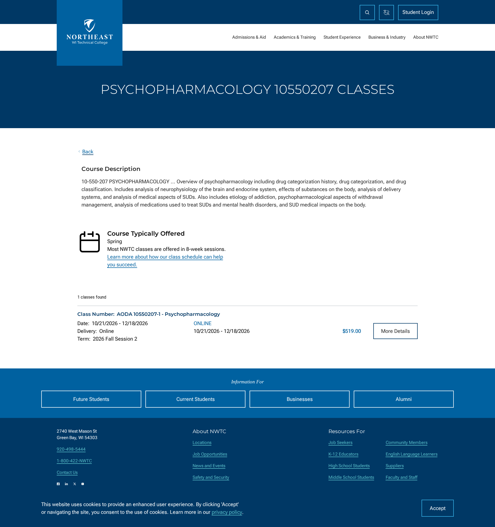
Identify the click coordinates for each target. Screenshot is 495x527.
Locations (202, 442)
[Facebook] (58, 483)
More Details (395, 331)
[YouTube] (82, 483)
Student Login (418, 12)
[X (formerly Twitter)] (74, 483)
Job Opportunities (210, 454)
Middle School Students (351, 477)
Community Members (406, 442)
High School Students (349, 465)
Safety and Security (211, 477)
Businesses (300, 399)
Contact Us (67, 472)
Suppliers (395, 465)
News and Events (209, 465)
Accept (438, 508)
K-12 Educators (343, 454)
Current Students (195, 399)
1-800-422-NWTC (74, 460)
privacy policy (227, 512)
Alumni (404, 399)
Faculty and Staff (401, 477)
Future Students (91, 399)
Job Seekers (340, 442)
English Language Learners (412, 454)
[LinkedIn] (66, 483)
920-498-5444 (71, 449)
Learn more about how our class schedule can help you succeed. (165, 261)
